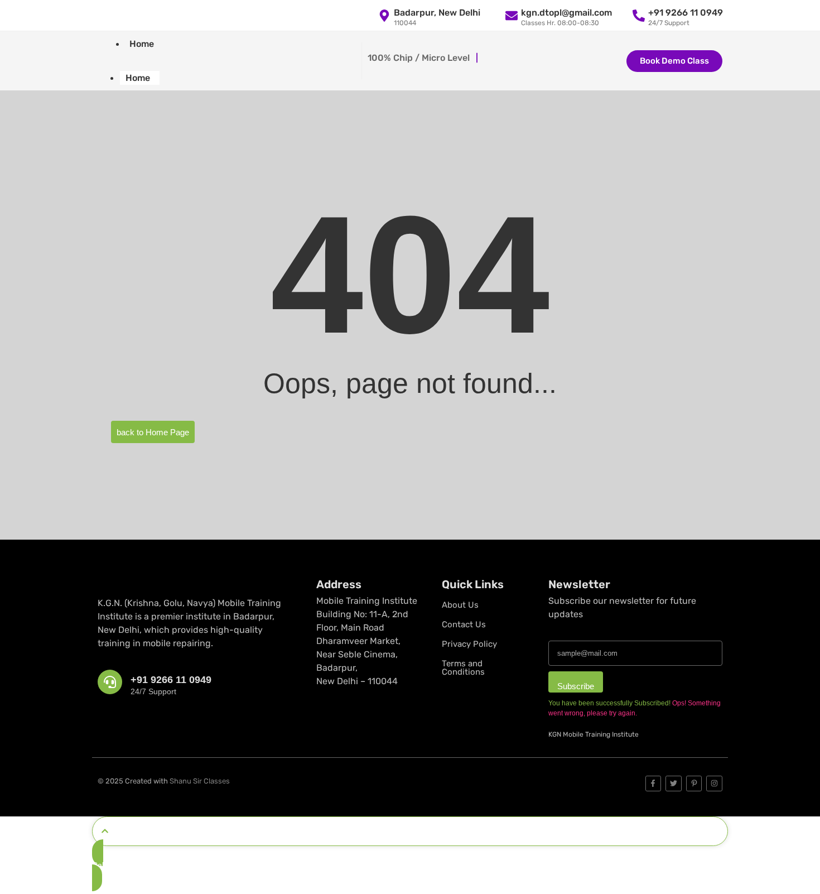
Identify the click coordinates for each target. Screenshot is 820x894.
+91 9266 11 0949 (171, 679)
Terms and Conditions (463, 668)
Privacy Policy (469, 644)
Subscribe (575, 686)
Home (141, 44)
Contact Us (464, 624)
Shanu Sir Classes (200, 781)
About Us (460, 605)
